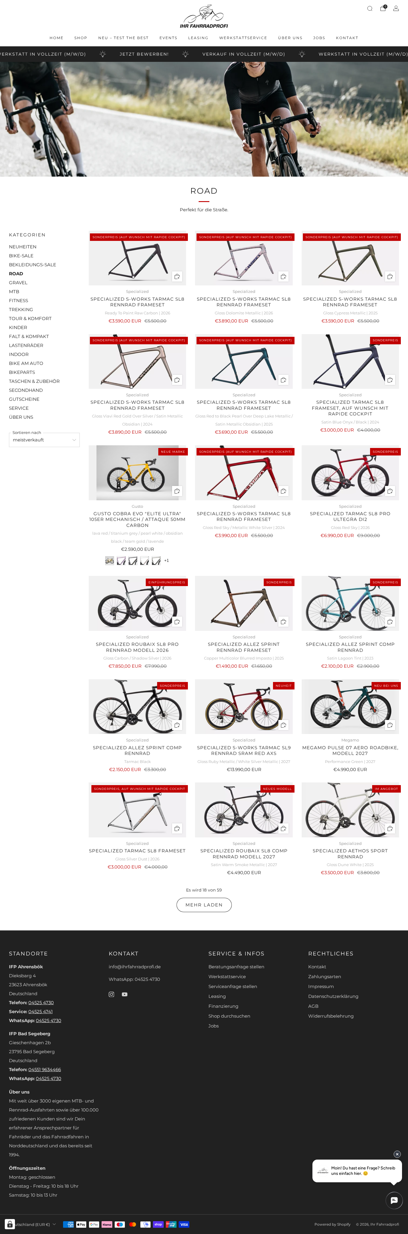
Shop (81, 38)
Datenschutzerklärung (333, 996)
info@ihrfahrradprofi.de (135, 967)
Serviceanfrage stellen (232, 986)
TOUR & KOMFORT (30, 318)
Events (168, 38)
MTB (14, 291)
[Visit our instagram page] (111, 994)
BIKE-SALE (21, 256)
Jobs (319, 38)
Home (57, 38)
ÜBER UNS (21, 417)
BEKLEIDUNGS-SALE (32, 264)
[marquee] (204, 54)
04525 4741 (40, 1011)
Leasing (198, 38)
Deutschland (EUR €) (29, 1224)
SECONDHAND (26, 390)
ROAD (16, 273)
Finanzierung (223, 1006)
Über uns (290, 38)
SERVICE (19, 408)
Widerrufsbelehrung (331, 1016)
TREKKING (21, 309)
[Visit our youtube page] (124, 994)
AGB (313, 1006)
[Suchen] (370, 8)
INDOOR (19, 354)
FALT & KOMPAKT (29, 336)
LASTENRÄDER (26, 345)
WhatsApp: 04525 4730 (134, 979)
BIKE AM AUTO (26, 363)
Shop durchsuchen (229, 1016)
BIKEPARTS (22, 372)
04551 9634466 (44, 1069)
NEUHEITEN (22, 247)
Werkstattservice (243, 38)
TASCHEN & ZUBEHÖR (34, 381)
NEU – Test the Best (123, 38)
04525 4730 (41, 1002)
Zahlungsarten (324, 976)
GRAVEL (18, 282)
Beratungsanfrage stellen (236, 967)
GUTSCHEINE (24, 399)
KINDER (18, 327)
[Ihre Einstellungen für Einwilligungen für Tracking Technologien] (10, 1224)
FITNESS (18, 300)
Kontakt (347, 38)
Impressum (321, 986)
